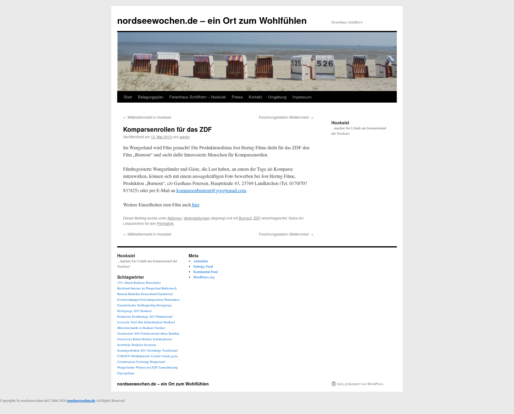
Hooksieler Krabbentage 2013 (136, 316)
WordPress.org (203, 277)
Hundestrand (164, 316)
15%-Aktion (125, 282)
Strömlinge (154, 350)
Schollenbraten (162, 339)
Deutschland (149, 294)
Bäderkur (134, 294)
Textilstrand (169, 350)
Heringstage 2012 (128, 311)
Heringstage (164, 305)
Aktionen (174, 217)
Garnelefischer (126, 305)
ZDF (256, 217)
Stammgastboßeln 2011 (131, 350)
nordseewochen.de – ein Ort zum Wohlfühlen (212, 20)
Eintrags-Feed (203, 266)
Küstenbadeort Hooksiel (159, 322)
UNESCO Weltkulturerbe (133, 356)
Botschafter (153, 282)
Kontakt (255, 97)
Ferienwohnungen (128, 299)
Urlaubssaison (126, 362)
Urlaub (155, 356)
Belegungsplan (150, 97)
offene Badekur (169, 333)
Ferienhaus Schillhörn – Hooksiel (197, 97)
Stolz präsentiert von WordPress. (360, 383)
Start (128, 97)
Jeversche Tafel (127, 322)
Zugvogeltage (125, 373)
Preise (237, 97)
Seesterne (150, 345)
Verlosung (142, 362)
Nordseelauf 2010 (128, 333)
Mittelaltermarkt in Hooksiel (147, 117)
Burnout (245, 217)
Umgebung (277, 97)
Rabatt (137, 339)
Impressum (302, 97)
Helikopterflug (146, 305)
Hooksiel (146, 311)
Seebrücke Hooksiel (130, 345)
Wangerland (157, 362)
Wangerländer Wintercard (134, 367)
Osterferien (124, 339)
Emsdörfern (165, 294)
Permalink (165, 223)
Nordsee (160, 328)
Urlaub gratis (169, 356)
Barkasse (139, 282)
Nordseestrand (150, 333)
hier (195, 204)
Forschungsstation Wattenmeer (286, 117)
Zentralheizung (168, 367)
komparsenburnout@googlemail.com (211, 190)
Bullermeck (169, 288)
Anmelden (200, 260)
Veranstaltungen (197, 217)
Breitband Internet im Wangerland (139, 288)
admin (185, 136)
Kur (140, 322)
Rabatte (147, 339)
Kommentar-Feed (205, 271)
